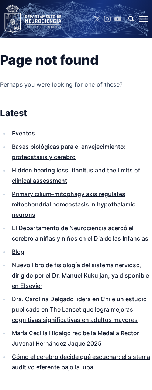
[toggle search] (131, 19)
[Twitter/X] (97, 19)
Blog (18, 251)
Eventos (23, 133)
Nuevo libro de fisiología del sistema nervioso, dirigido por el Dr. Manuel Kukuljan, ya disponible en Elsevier (80, 275)
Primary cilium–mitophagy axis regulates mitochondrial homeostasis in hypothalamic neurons (73, 204)
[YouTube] (117, 19)
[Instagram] (107, 19)
